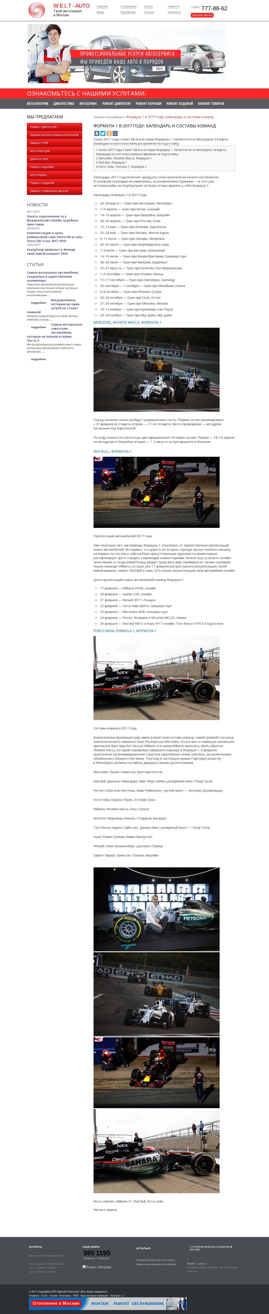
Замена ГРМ (39, 143)
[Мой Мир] (115, 133)
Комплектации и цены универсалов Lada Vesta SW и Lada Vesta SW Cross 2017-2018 (54, 237)
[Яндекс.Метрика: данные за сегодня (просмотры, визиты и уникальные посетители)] (97, 1267)
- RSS (75, 1295)
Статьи (149, 12)
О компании (128, 6)
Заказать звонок (202, 15)
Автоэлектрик (37, 103)
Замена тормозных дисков (49, 191)
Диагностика (63, 103)
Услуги (148, 6)
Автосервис (88, 103)
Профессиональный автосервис (155, 1260)
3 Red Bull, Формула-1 (111, 162)
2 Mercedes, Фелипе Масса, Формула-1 (124, 158)
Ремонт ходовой (179, 103)
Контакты (174, 12)
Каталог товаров (211, 103)
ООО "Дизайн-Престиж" (65, 1291)
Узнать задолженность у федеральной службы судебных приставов (52, 220)
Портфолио (128, 12)
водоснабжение (219, 1246)
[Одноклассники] (109, 133)
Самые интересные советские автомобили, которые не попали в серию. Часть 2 (54, 332)
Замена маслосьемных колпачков (54, 135)
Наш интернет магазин (94, 1295)
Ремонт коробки (148, 103)
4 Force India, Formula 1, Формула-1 (121, 167)
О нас (44, 1295)
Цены (100, 12)
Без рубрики (115, 117)
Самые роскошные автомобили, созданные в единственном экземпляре (53, 276)
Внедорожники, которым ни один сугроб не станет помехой (53, 306)
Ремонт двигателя (116, 103)
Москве (195, 1249)
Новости (173, 6)
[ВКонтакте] (96, 133)
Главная (102, 6)
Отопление (197, 1246)
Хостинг (115, 1295)
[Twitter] (102, 133)
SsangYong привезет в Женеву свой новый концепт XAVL (51, 252)
